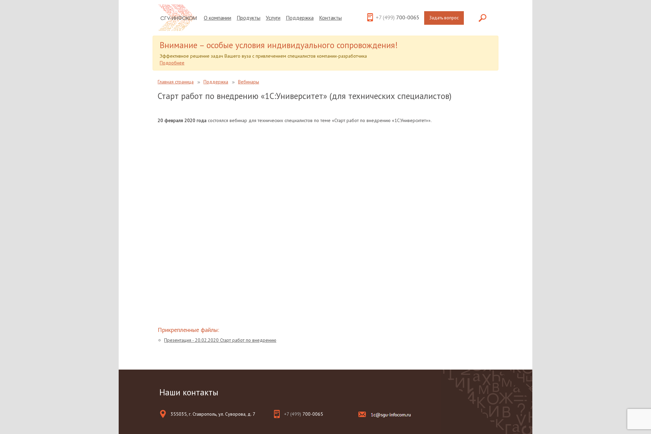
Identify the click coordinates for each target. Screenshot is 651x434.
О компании (217, 17)
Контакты (330, 17)
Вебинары (248, 82)
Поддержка (300, 17)
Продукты (248, 17)
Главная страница (176, 82)
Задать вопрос (444, 18)
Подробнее (172, 63)
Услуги (273, 17)
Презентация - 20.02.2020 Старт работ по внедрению (220, 340)
